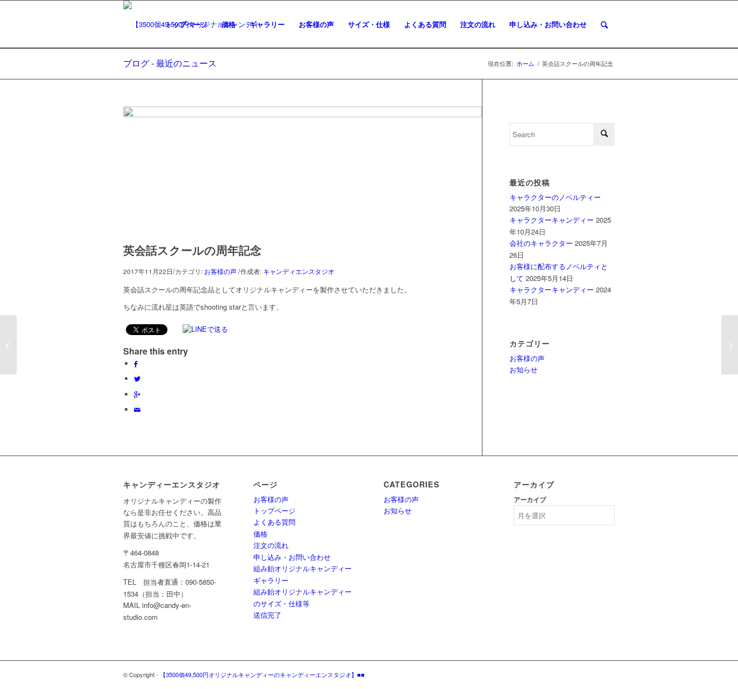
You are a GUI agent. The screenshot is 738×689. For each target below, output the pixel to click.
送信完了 (267, 615)
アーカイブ (530, 499)
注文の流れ (271, 545)
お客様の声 (220, 271)
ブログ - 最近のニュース (170, 63)
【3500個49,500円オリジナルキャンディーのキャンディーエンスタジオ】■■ (262, 674)
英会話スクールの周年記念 (192, 250)
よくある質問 (274, 522)
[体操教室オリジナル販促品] (729, 344)
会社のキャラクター (541, 243)
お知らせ (523, 369)
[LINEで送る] (206, 329)
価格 (260, 534)
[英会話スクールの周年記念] (302, 114)
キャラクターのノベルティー (555, 197)
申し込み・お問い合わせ (292, 557)
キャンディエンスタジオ (298, 271)
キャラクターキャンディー (551, 220)
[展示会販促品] (8, 344)
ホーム (525, 63)
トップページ (274, 510)
